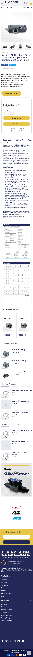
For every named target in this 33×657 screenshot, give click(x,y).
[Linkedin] (19, 641)
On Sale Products (8, 384)
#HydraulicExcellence (17, 216)
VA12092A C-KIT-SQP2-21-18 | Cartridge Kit (8, 318)
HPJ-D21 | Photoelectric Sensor (20, 401)
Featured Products (9, 344)
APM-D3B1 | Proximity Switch (19, 412)
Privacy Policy (5, 618)
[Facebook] (2, 641)
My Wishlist (4, 607)
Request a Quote (6, 609)
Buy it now (16, 124)
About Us (4, 579)
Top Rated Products (10, 424)
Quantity (5, 110)
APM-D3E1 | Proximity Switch (22, 390)
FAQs (2, 596)
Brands (3, 590)
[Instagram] (14, 641)
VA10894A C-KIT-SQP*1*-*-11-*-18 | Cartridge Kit (23, 318)
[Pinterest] (10, 641)
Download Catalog (12, 93)
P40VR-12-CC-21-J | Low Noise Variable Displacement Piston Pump (22, 361)
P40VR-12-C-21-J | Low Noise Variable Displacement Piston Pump (22, 350)
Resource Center (6, 593)
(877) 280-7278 (14, 563)
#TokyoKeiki (7, 216)
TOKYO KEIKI (4, 52)
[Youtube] (23, 641)
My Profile (4, 604)
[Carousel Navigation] (30, 309)
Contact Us (4, 585)
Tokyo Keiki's (14, 145)
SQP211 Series (24, 145)
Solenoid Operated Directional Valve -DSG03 (20, 372)
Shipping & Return (6, 615)
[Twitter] (6, 641)
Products (4, 588)
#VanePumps (7, 218)
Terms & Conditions (7, 620)
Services (4, 582)
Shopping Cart (5, 612)
